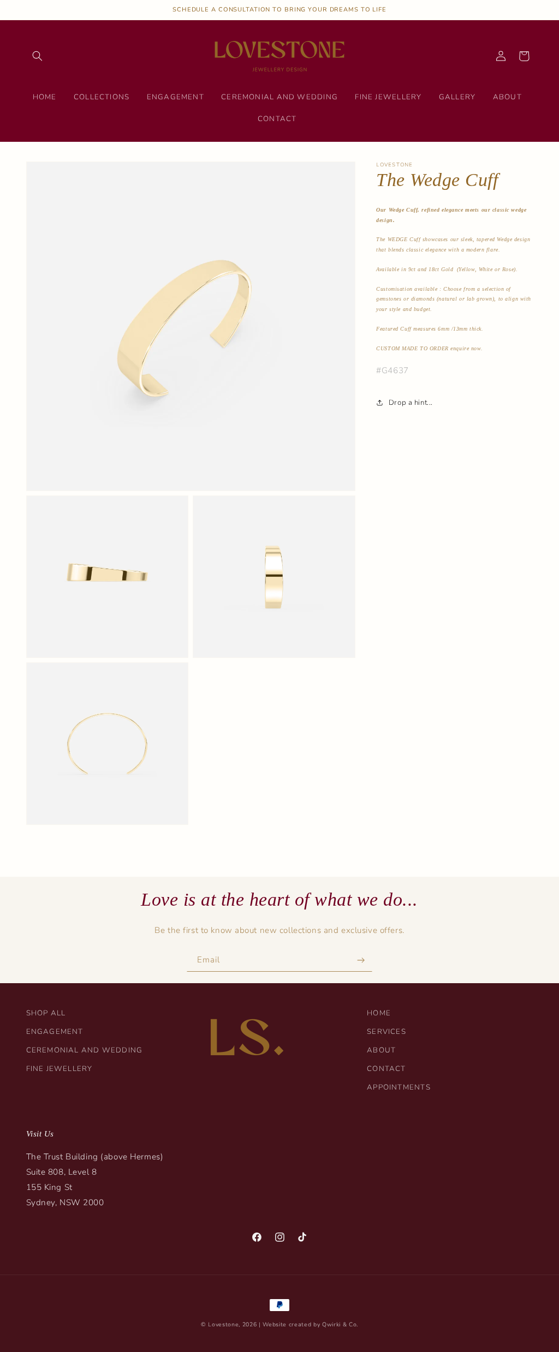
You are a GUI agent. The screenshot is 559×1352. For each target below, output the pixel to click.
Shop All (46, 1013)
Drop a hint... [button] (410, 403)
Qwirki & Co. (340, 1324)
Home (379, 1013)
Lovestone (223, 1324)
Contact (386, 1069)
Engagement (55, 1032)
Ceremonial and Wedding (84, 1050)
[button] (37, 56)
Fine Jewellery (59, 1069)
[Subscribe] (360, 960)
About (381, 1050)
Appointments (399, 1087)
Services (386, 1032)
